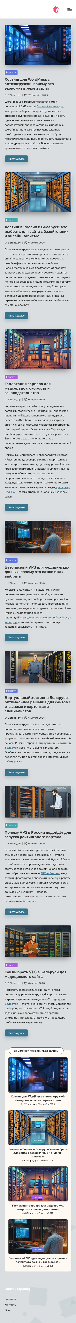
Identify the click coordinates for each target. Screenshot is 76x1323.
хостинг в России (16, 291)
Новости (11, 72)
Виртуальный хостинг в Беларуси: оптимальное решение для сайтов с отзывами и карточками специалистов (38, 704)
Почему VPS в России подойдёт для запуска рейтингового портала (38, 834)
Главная (10, 1299)
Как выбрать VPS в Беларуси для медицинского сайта (35, 974)
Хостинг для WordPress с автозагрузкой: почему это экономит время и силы (29, 84)
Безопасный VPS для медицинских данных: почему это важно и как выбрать (37, 572)
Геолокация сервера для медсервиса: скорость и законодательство (28, 388)
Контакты (10, 1304)
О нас (8, 1310)
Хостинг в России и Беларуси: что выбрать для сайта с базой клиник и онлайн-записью (36, 231)
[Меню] (69, 9)
